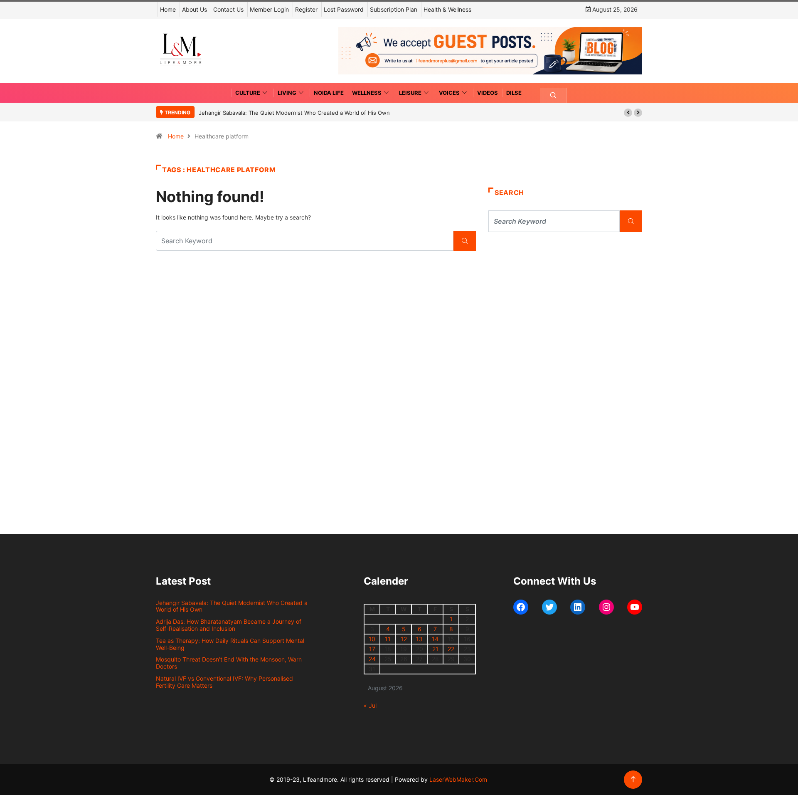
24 (372, 658)
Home (168, 9)
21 (435, 648)
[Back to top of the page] (633, 779)
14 (435, 638)
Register (306, 9)
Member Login (269, 9)
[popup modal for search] (553, 95)
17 (372, 648)
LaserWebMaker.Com (458, 779)
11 (388, 638)
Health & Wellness (447, 9)
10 (372, 638)
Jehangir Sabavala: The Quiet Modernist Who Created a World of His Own (294, 112)
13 (419, 638)
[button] (628, 113)
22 (451, 648)
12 (404, 638)
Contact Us (228, 9)
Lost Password (344, 9)
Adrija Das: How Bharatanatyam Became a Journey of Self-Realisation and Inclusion (228, 625)
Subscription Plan (393, 9)
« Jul (370, 705)
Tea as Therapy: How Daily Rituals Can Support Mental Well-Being (230, 644)
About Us (194, 9)
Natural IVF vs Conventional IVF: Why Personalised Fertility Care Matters (224, 682)
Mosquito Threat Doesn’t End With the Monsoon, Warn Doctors (229, 663)
